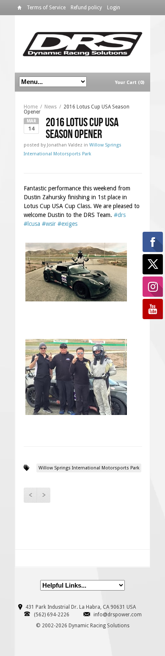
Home (19, 9)
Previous (30, 495)
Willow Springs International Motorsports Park (88, 468)
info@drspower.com (118, 615)
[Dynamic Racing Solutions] (82, 44)
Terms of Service (46, 8)
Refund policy (86, 8)
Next (43, 495)
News (50, 107)
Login (113, 8)
